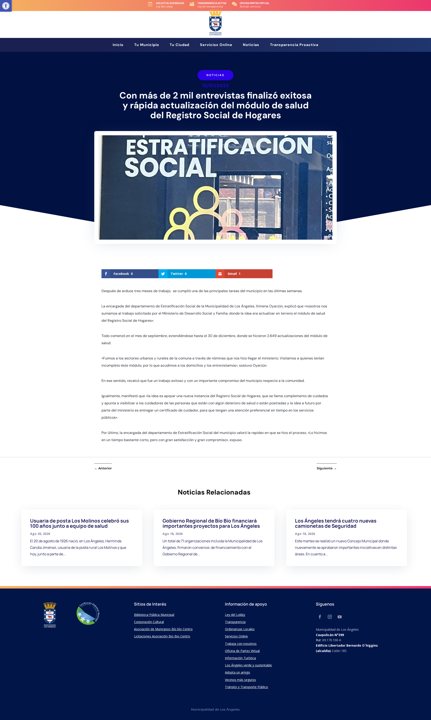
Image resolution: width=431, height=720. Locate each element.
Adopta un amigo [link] (237, 672)
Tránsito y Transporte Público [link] (246, 687)
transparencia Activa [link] (212, 3)
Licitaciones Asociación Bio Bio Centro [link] (162, 636)
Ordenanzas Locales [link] (240, 629)
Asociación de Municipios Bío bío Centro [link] (163, 629)
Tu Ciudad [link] (179, 45)
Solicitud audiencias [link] (170, 3)
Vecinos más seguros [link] (240, 680)
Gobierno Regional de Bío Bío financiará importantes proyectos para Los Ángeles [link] (211, 523)
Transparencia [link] (235, 622)
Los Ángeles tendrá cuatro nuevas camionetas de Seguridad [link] (335, 523)
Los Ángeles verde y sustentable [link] (248, 665)
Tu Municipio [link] (146, 45)
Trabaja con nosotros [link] (241, 643)
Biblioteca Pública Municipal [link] (154, 615)
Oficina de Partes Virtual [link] (242, 651)
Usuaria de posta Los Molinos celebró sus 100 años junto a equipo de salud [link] (79, 523)
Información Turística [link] (240, 658)
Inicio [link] (118, 45)
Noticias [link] (251, 45)
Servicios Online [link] (216, 45)
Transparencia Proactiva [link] (294, 45)
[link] (6, 6)
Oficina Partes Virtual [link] (254, 3)
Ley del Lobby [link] (235, 615)
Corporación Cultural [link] (149, 622)
